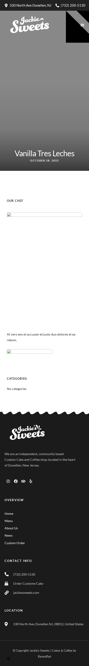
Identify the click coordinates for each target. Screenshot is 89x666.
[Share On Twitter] (19, 648)
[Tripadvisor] (23, 481)
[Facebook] (15, 481)
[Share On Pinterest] (27, 648)
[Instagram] (8, 481)
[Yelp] (30, 481)
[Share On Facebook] (12, 648)
